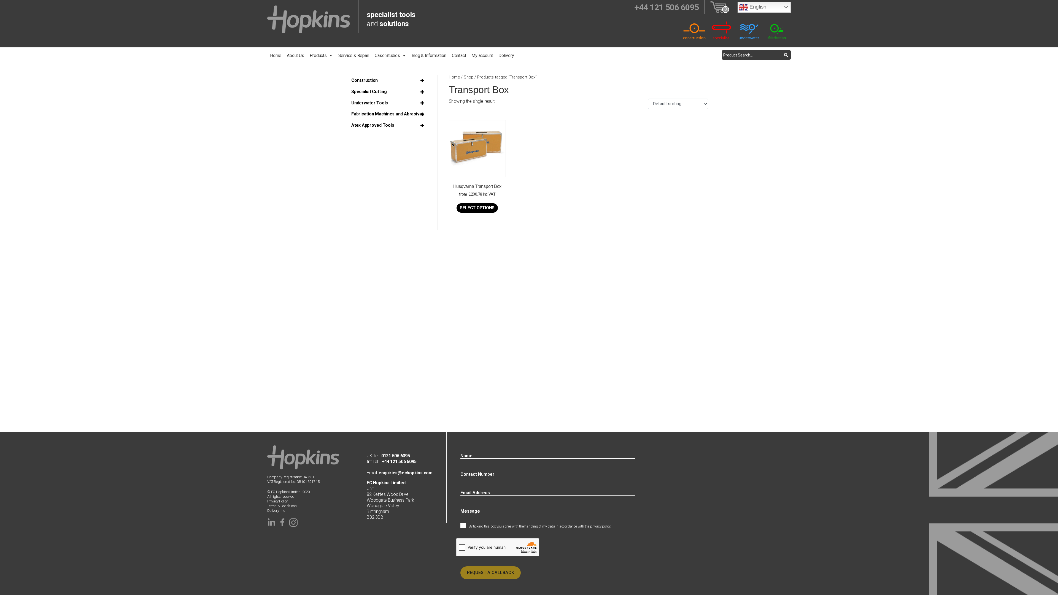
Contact (459, 55)
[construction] (694, 30)
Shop (468, 77)
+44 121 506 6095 (397, 461)
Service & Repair (353, 55)
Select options (477, 207)
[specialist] (722, 30)
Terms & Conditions (282, 506)
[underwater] (749, 30)
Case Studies (387, 55)
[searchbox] (756, 55)
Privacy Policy (277, 501)
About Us (295, 55)
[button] (786, 55)
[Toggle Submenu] (423, 80)
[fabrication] (777, 30)
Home (275, 55)
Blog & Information (429, 55)
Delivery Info (276, 511)
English (757, 7)
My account (482, 55)
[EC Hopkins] (308, 19)
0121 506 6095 (395, 455)
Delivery (506, 55)
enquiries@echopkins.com (405, 472)
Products (318, 55)
